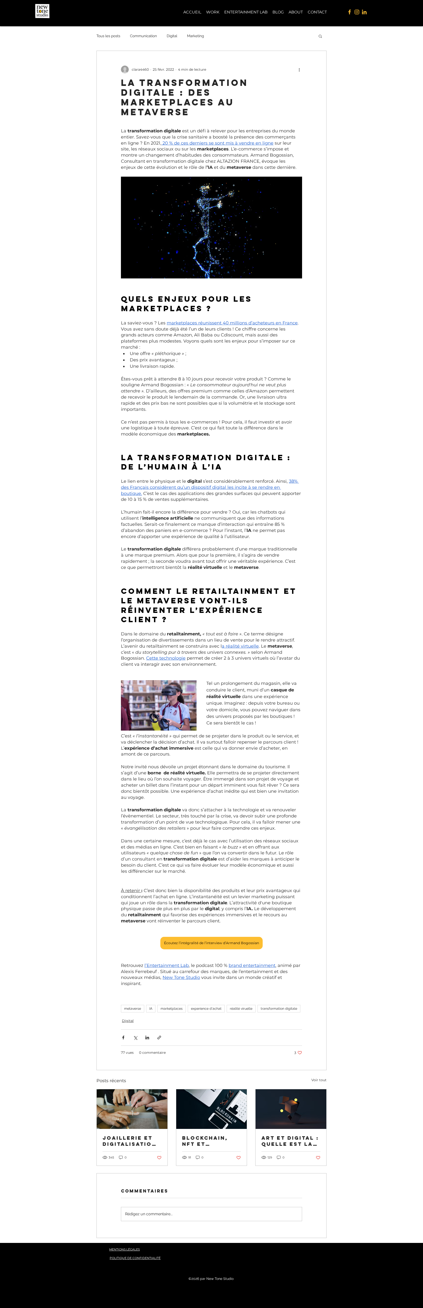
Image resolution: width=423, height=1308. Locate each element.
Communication (143, 36)
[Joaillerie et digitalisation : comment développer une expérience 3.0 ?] (132, 1109)
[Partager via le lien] (159, 1037)
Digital (172, 36)
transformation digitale (279, 1008)
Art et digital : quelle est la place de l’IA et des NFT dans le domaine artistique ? (290, 1141)
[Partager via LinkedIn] (147, 1037)
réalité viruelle (241, 1008)
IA (150, 1008)
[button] (320, 36)
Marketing (195, 36)
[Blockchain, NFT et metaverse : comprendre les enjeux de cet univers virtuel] (211, 1109)
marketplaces (172, 1008)
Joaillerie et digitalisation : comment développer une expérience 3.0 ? (132, 1141)
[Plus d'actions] (299, 69)
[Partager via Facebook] (123, 1037)
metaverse (132, 1008)
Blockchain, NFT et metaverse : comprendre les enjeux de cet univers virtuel (208, 1141)
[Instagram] (356, 12)
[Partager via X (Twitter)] (135, 1037)
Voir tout (319, 1080)
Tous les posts (108, 36)
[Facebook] (349, 12)
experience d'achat (206, 1008)
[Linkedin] (364, 12)
